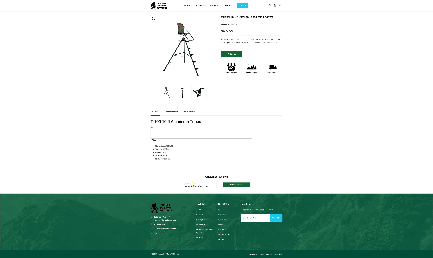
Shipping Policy (201, 220)
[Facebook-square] (152, 234)
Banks (220, 225)
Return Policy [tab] (189, 111)
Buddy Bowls (222, 215)
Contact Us (200, 215)
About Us (199, 210)
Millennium (222, 229)
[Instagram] (156, 234)
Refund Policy (200, 225)
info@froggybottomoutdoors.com (167, 228)
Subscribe (276, 218)
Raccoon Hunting (224, 234)
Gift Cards (199, 238)
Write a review (236, 185)
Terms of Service (266, 254)
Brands (199, 6)
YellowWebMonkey (172, 254)
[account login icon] (275, 5)
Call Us (242, 6)
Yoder (187, 6)
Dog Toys (221, 239)
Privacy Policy (252, 254)
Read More (275, 43)
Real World (222, 220)
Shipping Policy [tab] (172, 111)
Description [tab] (155, 111)
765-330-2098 (159, 224)
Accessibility (278, 254)
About (227, 6)
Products (214, 6)
